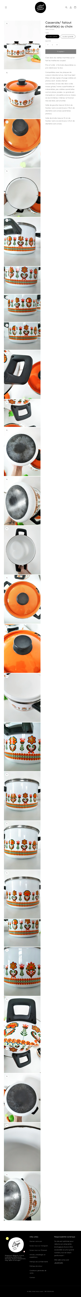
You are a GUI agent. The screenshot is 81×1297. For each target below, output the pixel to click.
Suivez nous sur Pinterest (38, 1250)
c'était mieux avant (37, 1291)
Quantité (48, 41)
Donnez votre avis (36, 1241)
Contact (32, 1277)
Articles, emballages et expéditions (37, 1256)
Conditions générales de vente (38, 1272)
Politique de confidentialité (39, 1262)
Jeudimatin (58, 1263)
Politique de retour (36, 1266)
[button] (6, 7)
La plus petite (52, 36)
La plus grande (68, 36)
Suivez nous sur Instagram (39, 1246)
